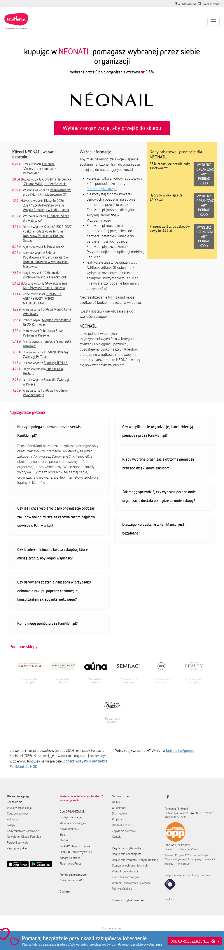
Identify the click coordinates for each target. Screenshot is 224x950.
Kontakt (116, 837)
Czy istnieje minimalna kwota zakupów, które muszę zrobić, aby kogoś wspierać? (52, 553)
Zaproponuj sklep (17, 848)
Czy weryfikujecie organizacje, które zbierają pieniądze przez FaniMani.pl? (157, 431)
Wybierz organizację (19, 808)
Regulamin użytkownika (126, 848)
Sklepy (11, 825)
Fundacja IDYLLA (56, 363)
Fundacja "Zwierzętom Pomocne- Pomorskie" (39, 168)
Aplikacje (12, 819)
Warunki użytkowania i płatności (131, 883)
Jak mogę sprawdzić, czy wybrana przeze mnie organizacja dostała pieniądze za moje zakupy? (159, 496)
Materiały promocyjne (73, 823)
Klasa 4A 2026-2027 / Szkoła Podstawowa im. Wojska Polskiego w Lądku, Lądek (46, 205)
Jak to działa (14, 802)
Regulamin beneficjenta (126, 854)
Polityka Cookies (122, 889)
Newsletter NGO (70, 829)
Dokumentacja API (71, 880)
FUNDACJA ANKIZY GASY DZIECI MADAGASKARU (42, 298)
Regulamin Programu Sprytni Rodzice (135, 860)
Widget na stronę (70, 858)
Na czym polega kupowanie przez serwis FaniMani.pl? (49, 431)
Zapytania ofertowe (124, 831)
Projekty (117, 819)
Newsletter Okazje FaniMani (24, 837)
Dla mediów (119, 813)
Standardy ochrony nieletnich (130, 865)
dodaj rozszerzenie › (194, 941)
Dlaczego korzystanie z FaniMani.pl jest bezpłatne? (153, 528)
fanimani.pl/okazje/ (102, 188)
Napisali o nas (121, 796)
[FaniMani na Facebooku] (166, 796)
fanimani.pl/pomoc (180, 750)
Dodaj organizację (71, 817)
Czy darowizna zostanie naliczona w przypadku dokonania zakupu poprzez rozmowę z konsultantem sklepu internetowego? (54, 590)
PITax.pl (178, 863)
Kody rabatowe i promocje (23, 831)
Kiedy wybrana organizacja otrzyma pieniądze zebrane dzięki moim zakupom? (158, 463)
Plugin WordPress (71, 863)
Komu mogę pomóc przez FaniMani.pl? (47, 623)
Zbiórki (64, 840)
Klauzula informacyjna (125, 877)
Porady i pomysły (17, 842)
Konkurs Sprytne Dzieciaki (128, 900)
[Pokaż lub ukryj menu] (213, 21)
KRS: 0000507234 (175, 817)
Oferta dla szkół (121, 825)
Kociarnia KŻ (56, 246)
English (168, 899)
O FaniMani (119, 808)
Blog (62, 835)
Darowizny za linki (76, 852)
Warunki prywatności (125, 871)
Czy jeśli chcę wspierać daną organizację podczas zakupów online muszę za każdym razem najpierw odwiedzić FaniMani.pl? (56, 517)
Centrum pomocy (17, 813)
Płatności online (75, 846)
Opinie (116, 802)
